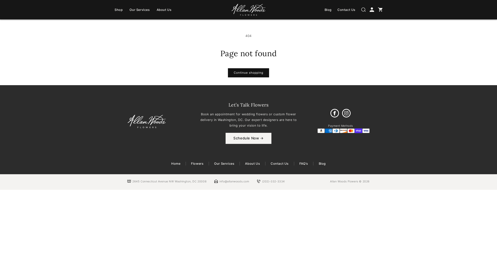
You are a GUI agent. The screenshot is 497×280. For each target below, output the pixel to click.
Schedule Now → (248, 138)
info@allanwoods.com (234, 181)
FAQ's (303, 163)
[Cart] (380, 9)
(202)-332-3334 (273, 181)
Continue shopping (248, 72)
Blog (328, 10)
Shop (119, 10)
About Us (164, 10)
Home (176, 163)
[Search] (363, 9)
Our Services (139, 10)
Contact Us (346, 10)
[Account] (372, 9)
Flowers (197, 163)
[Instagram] (346, 113)
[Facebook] (334, 113)
